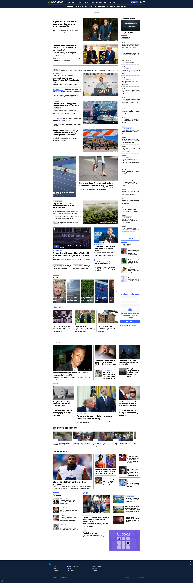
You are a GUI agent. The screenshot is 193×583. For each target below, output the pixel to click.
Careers (56, 570)
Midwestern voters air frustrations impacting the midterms (100, 444)
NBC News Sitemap (96, 564)
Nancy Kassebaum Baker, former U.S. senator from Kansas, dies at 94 (131, 91)
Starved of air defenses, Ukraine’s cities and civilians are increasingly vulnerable (62, 267)
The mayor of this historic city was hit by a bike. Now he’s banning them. (132, 499)
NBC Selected (95, 573)
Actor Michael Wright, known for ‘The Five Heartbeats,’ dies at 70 (130, 53)
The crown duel (80, 326)
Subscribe (94, 568)
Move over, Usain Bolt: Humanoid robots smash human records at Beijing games (96, 184)
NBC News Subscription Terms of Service (75, 573)
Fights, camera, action (105, 326)
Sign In (134, 325)
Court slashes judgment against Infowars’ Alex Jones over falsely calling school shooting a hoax (131, 111)
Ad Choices (56, 573)
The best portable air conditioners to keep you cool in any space (133, 279)
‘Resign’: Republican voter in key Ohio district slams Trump (122, 444)
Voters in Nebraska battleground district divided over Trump (61, 444)
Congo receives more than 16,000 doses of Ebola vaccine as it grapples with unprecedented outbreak (131, 102)
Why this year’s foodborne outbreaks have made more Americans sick (63, 205)
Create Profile (130, 321)
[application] (100, 54)
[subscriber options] (140, 2)
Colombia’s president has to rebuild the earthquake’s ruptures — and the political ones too (131, 161)
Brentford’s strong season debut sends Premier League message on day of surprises (133, 459)
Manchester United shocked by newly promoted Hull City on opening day (109, 482)
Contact (56, 566)
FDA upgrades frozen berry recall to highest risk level (65, 222)
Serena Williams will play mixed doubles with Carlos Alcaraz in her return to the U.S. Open (131, 140)
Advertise (94, 570)
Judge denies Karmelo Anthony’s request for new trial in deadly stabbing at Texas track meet (65, 132)
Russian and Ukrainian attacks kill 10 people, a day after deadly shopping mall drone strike (105, 268)
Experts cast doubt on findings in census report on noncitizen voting (131, 71)
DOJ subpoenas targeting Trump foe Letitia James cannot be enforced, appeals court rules (128, 413)
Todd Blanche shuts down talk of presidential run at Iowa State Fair (82, 444)
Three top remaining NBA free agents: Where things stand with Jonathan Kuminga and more (133, 472)
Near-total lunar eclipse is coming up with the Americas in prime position (131, 120)
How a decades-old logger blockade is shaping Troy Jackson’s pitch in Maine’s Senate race (66, 79)
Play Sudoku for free (90, 533)
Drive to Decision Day (66, 70)
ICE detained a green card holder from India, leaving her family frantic (109, 375)
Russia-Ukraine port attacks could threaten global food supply (104, 262)
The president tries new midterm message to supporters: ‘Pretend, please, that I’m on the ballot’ (67, 96)
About (55, 564)
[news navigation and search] (144, 2)
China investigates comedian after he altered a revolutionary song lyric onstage (130, 171)
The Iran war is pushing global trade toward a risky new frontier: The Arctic (66, 105)
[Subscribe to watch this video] (72, 238)
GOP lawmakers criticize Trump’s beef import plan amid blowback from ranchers (67, 59)
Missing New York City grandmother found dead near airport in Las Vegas (133, 372)
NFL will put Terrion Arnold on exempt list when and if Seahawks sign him (133, 484)
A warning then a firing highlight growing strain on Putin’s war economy (104, 248)
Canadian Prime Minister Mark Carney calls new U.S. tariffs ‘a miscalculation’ (64, 47)
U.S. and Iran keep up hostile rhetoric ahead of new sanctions (67, 124)
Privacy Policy (69, 564)
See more (130, 238)
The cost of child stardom (61, 326)
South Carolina (78, 70)
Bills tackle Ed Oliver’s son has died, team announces (130, 61)
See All (130, 285)
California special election (90, 70)
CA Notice (68, 568)
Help (55, 568)
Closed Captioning (96, 566)
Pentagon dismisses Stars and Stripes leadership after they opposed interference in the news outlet (63, 413)
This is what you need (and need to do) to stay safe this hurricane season (133, 252)
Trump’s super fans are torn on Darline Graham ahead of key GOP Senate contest (67, 90)
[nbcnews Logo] (49, 564)
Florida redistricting (104, 70)
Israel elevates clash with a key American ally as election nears (67, 119)
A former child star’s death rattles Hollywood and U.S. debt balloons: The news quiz (130, 229)
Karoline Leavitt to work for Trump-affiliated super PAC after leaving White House (128, 403)
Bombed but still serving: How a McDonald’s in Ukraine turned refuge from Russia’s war (71, 254)
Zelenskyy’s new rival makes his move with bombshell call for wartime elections (81, 267)
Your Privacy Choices (74, 566)
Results (113, 70)
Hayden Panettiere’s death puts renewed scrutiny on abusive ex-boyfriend (64, 24)
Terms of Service (70, 570)
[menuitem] (67, 2)
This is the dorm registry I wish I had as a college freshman (133, 270)
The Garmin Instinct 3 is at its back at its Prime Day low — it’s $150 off (133, 262)
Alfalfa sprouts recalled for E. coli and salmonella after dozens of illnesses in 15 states (67, 217)
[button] (86, 2)
